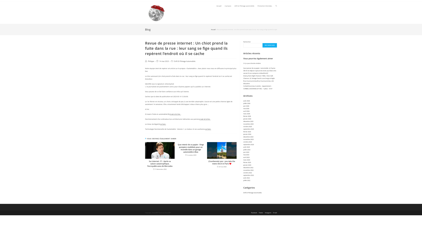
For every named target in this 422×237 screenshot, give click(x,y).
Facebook (254, 213)
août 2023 (246, 147)
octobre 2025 (247, 126)
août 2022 (246, 178)
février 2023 (247, 162)
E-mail (275, 213)
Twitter (261, 213)
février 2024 (247, 132)
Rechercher (247, 42)
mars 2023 (246, 160)
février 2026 (247, 116)
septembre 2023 (248, 144)
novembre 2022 (248, 170)
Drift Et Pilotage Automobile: (185, 61)
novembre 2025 (248, 124)
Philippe (151, 61)
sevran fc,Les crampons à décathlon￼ (255, 73)
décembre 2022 (248, 168)
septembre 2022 (248, 175)
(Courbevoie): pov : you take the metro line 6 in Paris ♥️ (221, 162)
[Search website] (276, 6)
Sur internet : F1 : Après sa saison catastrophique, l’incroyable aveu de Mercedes (160, 163)
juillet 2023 (246, 150)
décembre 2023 (248, 137)
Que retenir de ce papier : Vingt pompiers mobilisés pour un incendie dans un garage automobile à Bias (191, 148)
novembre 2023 (248, 139)
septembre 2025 (248, 129)
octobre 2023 (247, 142)
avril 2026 (246, 111)
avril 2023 (246, 157)
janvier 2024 (247, 134)
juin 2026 (246, 106)
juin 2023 (246, 152)
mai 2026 (246, 109)
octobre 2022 (247, 173)
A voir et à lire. (175, 114)
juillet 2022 (246, 180)
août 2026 (246, 101)
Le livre (163, 124)
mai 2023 (246, 155)
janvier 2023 (247, 165)
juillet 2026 (246, 103)
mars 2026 (246, 114)
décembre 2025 (248, 121)
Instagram (268, 213)
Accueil (213, 30)
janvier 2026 (247, 119)
